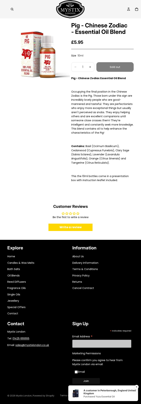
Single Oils (13, 294)
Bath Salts (13, 269)
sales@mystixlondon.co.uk (32, 345)
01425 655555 (20, 338)
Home (11, 256)
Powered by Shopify (43, 395)
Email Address (82, 336)
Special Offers (16, 307)
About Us (78, 256)
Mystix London (24, 395)
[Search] (12, 9)
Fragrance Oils (16, 288)
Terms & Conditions (85, 269)
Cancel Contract (83, 288)
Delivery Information (85, 263)
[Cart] (137, 9)
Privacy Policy (81, 275)
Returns (77, 282)
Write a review (70, 227)
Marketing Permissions (86, 353)
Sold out (115, 67)
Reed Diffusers (16, 282)
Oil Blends (13, 275)
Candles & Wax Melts (20, 263)
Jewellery (13, 301)
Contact (12, 313)
